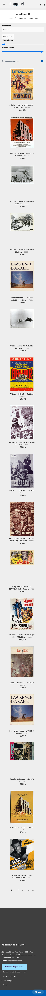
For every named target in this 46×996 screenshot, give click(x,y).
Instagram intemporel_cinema (14, 967)
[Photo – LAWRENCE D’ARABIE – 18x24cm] (22, 325)
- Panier (5, 985)
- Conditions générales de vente (14, 972)
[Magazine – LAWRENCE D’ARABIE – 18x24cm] (22, 421)
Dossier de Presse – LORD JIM (22, 684)
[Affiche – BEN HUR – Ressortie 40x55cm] (22, 133)
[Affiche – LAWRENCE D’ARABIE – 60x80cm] (22, 84)
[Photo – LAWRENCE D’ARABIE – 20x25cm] (22, 181)
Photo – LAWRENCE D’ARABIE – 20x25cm (22, 202)
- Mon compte (7, 980)
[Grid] (42, 61)
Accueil (10, 18)
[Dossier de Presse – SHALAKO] (22, 758)
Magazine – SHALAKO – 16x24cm (22, 491)
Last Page (31, 890)
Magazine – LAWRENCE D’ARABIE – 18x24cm (22, 443)
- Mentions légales (9, 976)
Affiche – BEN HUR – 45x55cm (22, 395)
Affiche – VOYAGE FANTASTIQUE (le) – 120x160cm (22, 636)
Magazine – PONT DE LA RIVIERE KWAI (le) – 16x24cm (22, 539)
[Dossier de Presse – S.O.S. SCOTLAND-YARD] (22, 855)
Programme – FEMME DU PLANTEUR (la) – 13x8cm (22, 587)
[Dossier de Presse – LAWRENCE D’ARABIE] (22, 710)
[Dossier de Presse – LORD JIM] (22, 662)
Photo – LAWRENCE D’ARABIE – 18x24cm (22, 347)
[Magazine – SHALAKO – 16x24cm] (22, 470)
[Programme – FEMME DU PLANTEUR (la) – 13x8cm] (22, 566)
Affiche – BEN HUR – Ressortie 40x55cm (22, 154)
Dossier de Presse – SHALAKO (22, 780)
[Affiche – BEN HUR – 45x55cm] (22, 373)
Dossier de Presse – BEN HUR (21, 828)
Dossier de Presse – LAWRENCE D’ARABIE (22, 732)
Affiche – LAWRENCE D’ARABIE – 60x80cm (22, 106)
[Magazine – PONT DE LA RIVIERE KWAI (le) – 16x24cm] (22, 518)
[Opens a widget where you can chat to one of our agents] (38, 992)
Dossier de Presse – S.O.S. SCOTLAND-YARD (22, 876)
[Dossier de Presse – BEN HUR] (22, 806)
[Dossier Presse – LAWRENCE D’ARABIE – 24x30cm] (22, 277)
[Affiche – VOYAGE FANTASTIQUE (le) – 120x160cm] (22, 614)
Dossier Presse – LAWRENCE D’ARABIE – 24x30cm (22, 299)
